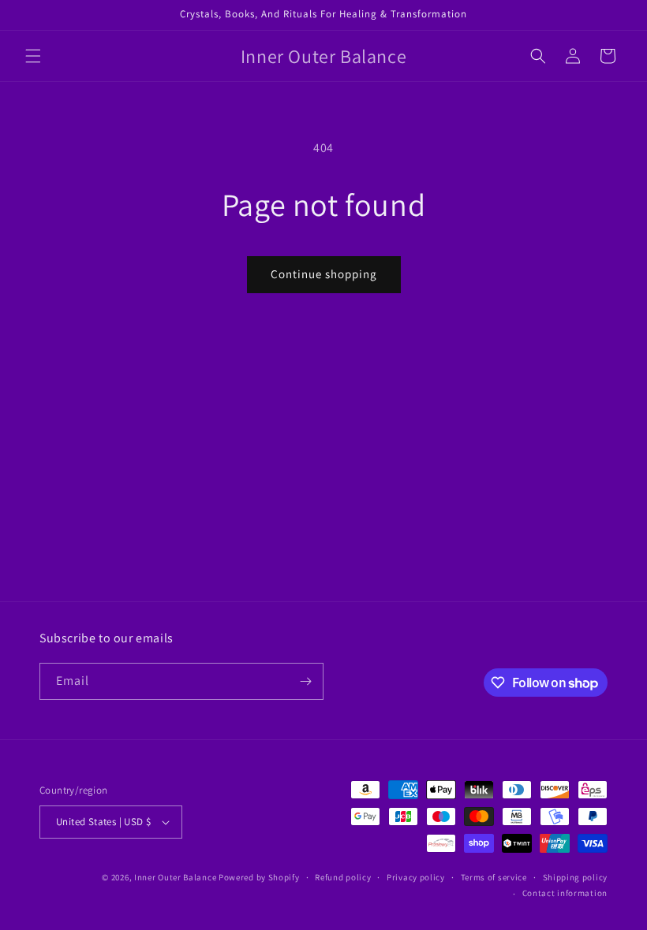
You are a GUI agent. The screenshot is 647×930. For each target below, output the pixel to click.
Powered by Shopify (259, 877)
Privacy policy (416, 877)
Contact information (565, 892)
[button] (33, 56)
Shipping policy (575, 877)
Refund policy (343, 877)
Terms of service (494, 877)
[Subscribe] (305, 681)
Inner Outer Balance (175, 877)
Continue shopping (324, 273)
